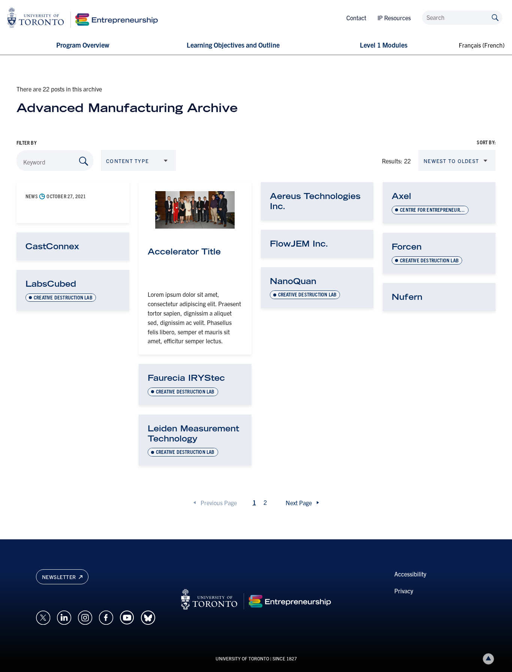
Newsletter (60, 576)
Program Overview (82, 44)
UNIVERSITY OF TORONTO (242, 658)
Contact (356, 17)
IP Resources (394, 17)
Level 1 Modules (383, 44)
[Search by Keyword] (83, 161)
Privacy (403, 590)
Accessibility (410, 574)
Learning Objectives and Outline (233, 44)
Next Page (299, 502)
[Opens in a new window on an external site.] (43, 616)
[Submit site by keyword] (495, 17)
